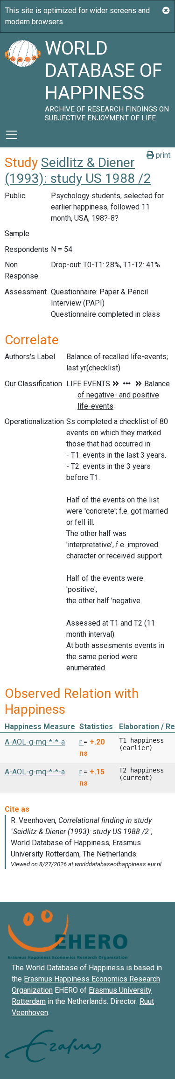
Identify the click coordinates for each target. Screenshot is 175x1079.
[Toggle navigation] (12, 135)
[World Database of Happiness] (22, 77)
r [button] (81, 742)
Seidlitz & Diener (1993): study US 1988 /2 (78, 170)
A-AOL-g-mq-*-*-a (35, 742)
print (162, 155)
